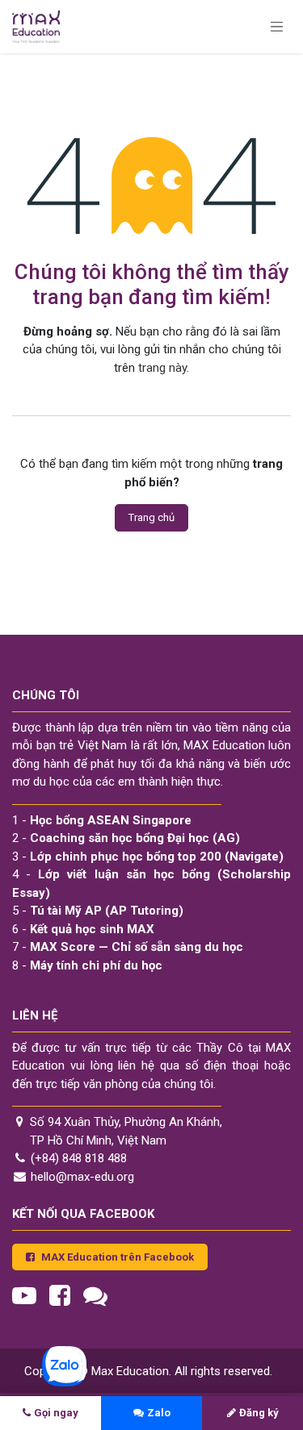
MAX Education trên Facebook (117, 1257)
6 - (83, 929)
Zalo (158, 1413)
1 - (101, 820)
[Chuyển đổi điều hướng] (277, 26)
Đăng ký (259, 1413)
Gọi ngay (56, 1413)
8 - (87, 965)
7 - (127, 947)
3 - (148, 856)
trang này (162, 368)
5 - (97, 910)
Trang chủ (151, 517)
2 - (126, 838)
